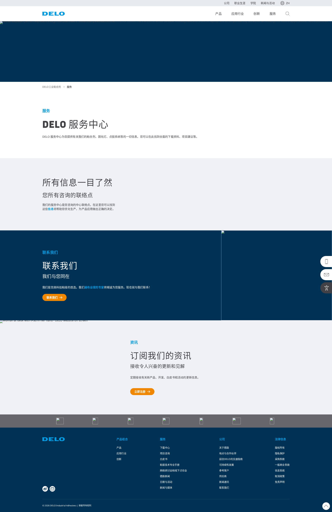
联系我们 (52, 297)
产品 (218, 14)
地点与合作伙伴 (227, 453)
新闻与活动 (268, 3)
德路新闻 (165, 476)
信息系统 (280, 470)
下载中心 (165, 447)
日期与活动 (166, 481)
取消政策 (280, 476)
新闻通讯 (224, 481)
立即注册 (140, 392)
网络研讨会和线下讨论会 (173, 470)
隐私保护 (280, 453)
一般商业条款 (282, 464)
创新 (256, 14)
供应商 (223, 476)
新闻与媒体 (166, 487)
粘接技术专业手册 (169, 464)
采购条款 (280, 459)
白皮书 (163, 459)
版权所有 (280, 447)
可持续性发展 (226, 464)
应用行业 (237, 14)
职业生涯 (240, 3)
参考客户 (224, 470)
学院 (253, 3)
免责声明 (280, 481)
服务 (273, 14)
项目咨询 (165, 453)
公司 (226, 3)
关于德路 (224, 447)
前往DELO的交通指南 (231, 459)
